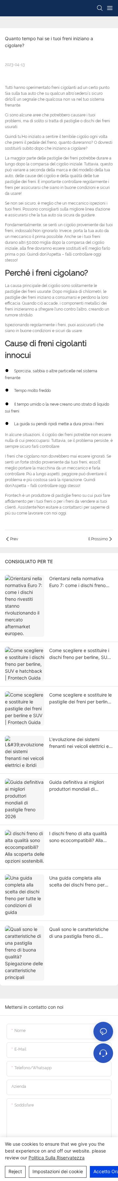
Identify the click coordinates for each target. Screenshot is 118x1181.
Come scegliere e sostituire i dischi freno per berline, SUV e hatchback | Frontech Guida (81, 654)
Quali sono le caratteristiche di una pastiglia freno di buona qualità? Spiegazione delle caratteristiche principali (80, 932)
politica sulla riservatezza (57, 1157)
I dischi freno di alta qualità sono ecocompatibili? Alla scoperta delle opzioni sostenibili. (78, 837)
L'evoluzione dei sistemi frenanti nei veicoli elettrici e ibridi (79, 743)
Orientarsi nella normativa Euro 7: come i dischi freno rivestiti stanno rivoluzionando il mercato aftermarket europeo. (81, 582)
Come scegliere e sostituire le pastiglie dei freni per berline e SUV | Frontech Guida (80, 698)
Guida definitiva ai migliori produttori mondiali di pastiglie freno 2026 (76, 785)
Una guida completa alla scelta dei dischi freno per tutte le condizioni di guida (77, 881)
